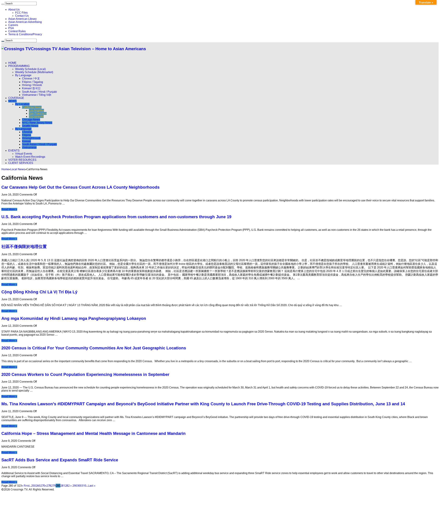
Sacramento (36, 116)
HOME (12, 62)
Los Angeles (36, 110)
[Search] (2, 4)
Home (5, 169)
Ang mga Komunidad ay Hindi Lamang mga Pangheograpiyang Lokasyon (73, 318)
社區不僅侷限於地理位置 (24, 246)
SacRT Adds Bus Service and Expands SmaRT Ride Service (59, 460)
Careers (13, 25)
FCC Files (21, 12)
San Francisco (38, 113)
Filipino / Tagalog (32, 81)
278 (48, 485)
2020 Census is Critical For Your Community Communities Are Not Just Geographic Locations (93, 348)
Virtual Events (23, 153)
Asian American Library (22, 18)
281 (62, 485)
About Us (14, 9)
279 (53, 485)
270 (42, 485)
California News (32, 107)
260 (38, 485)
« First (26, 485)
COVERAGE (16, 97)
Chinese (27, 132)
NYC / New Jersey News (37, 122)
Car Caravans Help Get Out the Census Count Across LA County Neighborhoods (80, 187)
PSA (11, 28)
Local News (17, 169)
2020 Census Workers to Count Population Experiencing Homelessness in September (85, 374)
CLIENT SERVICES (20, 162)
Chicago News (31, 119)
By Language (23, 75)
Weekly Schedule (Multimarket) (34, 72)
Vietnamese (29, 147)
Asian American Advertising (25, 21)
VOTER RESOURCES (22, 159)
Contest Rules (17, 31)
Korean (26, 141)
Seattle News (30, 125)
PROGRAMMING (19, 65)
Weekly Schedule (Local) (30, 69)
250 (33, 485)
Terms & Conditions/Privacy (25, 34)
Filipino (26, 135)
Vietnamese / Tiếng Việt (36, 94)
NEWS (12, 101)
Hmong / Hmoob (32, 85)
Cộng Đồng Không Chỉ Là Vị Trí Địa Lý (39, 292)
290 (74, 485)
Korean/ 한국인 (31, 88)
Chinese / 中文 (31, 78)
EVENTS (14, 150)
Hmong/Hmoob (31, 138)
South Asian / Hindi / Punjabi (39, 91)
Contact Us (22, 15)
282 (67, 485)
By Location (22, 104)
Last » (91, 485)
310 (84, 485)
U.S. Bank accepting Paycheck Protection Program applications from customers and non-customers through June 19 (116, 216)
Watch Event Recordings (30, 156)
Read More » (9, 209)
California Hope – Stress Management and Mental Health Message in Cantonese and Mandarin (93, 433)
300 (79, 485)
